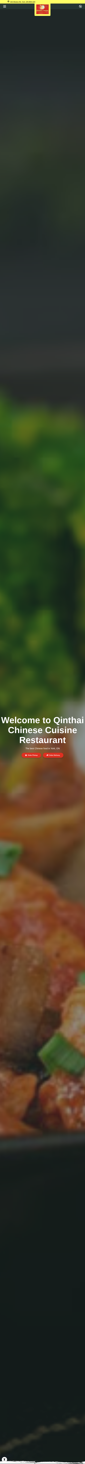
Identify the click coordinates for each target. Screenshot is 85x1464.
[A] (4, 1459)
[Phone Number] (80, 6)
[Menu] (4, 6)
